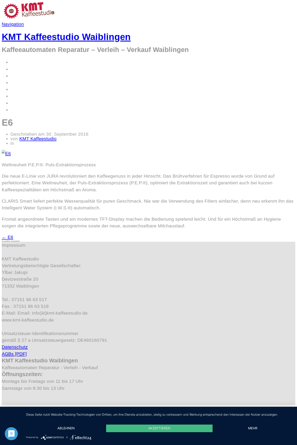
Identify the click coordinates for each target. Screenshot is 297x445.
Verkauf (18, 95)
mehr (252, 428)
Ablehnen (66, 428)
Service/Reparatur (29, 82)
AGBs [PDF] (14, 353)
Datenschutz (15, 346)
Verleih (17, 89)
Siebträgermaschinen (32, 75)
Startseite (20, 62)
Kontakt (18, 102)
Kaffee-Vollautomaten (32, 69)
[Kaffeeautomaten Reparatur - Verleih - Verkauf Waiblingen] (29, 17)
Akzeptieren (159, 428)
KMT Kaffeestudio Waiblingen (66, 37)
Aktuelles (20, 109)
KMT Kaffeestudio (38, 138)
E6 (7, 237)
